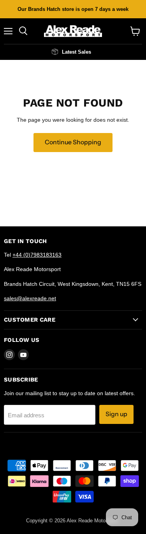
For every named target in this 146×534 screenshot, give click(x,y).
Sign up (116, 414)
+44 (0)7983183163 (37, 255)
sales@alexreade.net (30, 298)
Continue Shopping (73, 142)
